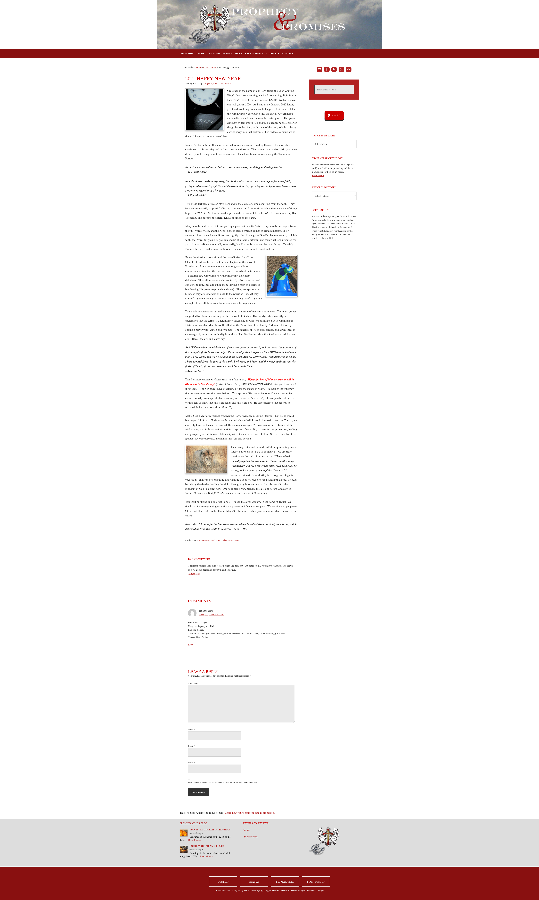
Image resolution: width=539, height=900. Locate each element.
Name (191, 729)
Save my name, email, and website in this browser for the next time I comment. (222, 782)
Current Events (203, 540)
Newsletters (233, 540)
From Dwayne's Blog (193, 823)
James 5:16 (194, 574)
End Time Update (219, 540)
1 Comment (226, 83)
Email (191, 745)
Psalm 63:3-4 (318, 175)
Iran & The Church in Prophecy (210, 829)
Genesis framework (288, 890)
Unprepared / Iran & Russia (206, 846)
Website (191, 762)
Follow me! (252, 836)
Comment (193, 683)
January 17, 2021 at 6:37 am (211, 614)
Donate (336, 115)
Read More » (195, 840)
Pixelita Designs (316, 890)
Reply (190, 644)
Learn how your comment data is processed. (250, 812)
